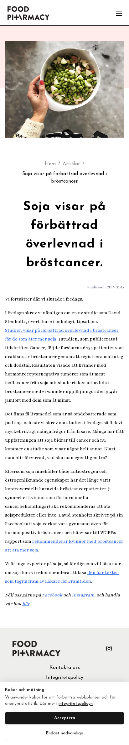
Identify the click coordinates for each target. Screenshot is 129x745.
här (25, 604)
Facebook (52, 595)
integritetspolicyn (76, 703)
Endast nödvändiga (64, 733)
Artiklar (71, 163)
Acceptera (64, 718)
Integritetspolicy (64, 677)
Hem (50, 163)
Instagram (83, 595)
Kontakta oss (64, 667)
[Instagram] (108, 648)
